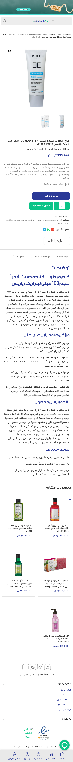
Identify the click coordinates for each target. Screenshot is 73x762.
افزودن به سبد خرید (41, 206)
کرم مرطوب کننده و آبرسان (26, 34)
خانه (69, 34)
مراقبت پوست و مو (60, 34)
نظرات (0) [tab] (18, 257)
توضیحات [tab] (62, 257)
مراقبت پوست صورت (44, 34)
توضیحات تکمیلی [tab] (40, 257)
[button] (9, 51)
